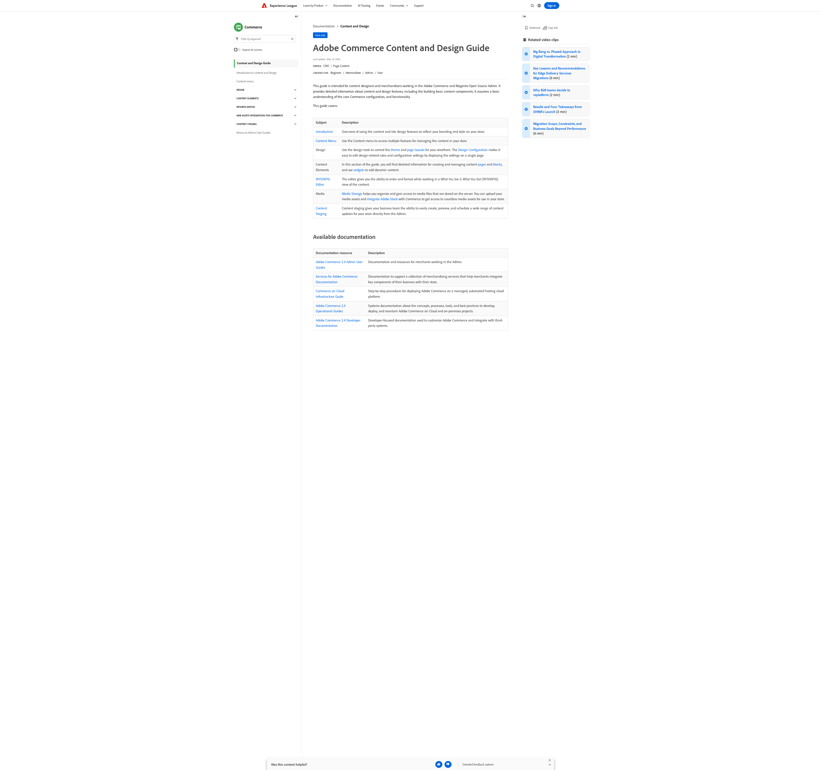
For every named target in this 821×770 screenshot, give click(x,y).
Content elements (247, 98)
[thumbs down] (448, 764)
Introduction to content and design (256, 73)
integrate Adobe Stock (382, 199)
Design (240, 89)
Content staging (246, 124)
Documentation (324, 26)
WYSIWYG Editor (245, 106)
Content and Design (354, 26)
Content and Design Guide (254, 63)
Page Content (341, 66)
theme (395, 150)
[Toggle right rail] (524, 16)
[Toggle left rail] (296, 16)
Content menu (245, 81)
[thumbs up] (438, 764)
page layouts (416, 150)
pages (482, 164)
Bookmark (535, 27)
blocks (497, 164)
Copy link (553, 27)
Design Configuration (473, 150)
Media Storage (352, 193)
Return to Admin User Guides (253, 133)
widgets (359, 170)
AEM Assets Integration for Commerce (259, 115)
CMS (326, 66)
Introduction (324, 131)
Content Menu (326, 141)
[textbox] (265, 39)
